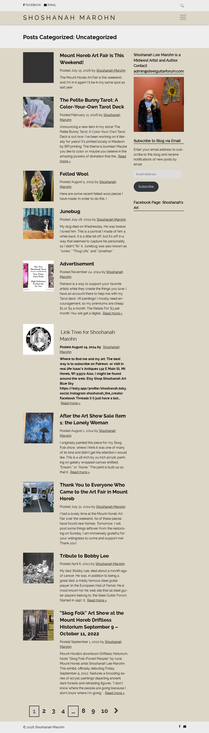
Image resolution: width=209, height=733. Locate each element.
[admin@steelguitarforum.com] (184, 726)
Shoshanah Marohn (70, 17)
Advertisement (77, 264)
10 (104, 710)
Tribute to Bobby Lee (84, 556)
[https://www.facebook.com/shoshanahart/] (179, 726)
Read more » (112, 313)
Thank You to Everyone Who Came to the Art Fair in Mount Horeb (94, 491)
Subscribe (146, 187)
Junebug (70, 211)
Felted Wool (74, 174)
